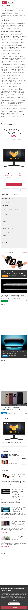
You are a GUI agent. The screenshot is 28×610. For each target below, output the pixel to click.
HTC (17, 61)
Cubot (22, 42)
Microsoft (14, 77)
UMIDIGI (21, 111)
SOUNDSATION (12, 103)
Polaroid (20, 89)
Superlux (3, 107)
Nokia (3, 81)
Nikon (20, 80)
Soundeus (13, 102)
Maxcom (3, 75)
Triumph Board (5, 110)
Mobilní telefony (5, 9)
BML (9, 36)
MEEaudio (14, 75)
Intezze (9, 66)
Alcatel (15, 25)
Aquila (21, 28)
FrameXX (8, 53)
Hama (3, 58)
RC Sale (13, 94)
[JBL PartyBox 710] (4, 463)
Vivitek (9, 114)
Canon (15, 37)
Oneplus (9, 83)
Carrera (14, 39)
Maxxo (9, 75)
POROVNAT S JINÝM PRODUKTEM (14, 184)
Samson (13, 97)
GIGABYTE (4, 56)
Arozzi (7, 29)
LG (16, 70)
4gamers (5, 23)
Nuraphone (18, 81)
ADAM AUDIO (21, 23)
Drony (18, 12)
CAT (22, 39)
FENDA (9, 51)
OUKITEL (13, 84)
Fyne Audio (4, 55)
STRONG (14, 105)
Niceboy (15, 80)
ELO (19, 48)
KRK (6, 69)
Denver (14, 45)
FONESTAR (22, 51)
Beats (16, 33)
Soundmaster (20, 102)
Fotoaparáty (12, 12)
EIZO (11, 48)
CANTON (3, 39)
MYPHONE (22, 78)
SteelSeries (8, 105)
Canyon (9, 39)
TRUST (18, 110)
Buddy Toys (4, 37)
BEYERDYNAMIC (5, 34)
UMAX (16, 111)
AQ (17, 28)
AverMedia (18, 31)
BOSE (14, 36)
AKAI (7, 25)
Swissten (9, 107)
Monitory (17, 13)
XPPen (13, 116)
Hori (10, 61)
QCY (16, 92)
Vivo (13, 114)
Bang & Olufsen (5, 33)
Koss (3, 69)
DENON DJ (21, 44)
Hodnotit (19, 139)
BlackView (18, 34)
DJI (8, 47)
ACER (15, 23)
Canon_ (20, 37)
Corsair (14, 40)
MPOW (8, 78)
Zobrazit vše (24, 252)
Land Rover (18, 69)
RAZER (8, 94)
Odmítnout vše (14, 600)
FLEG (16, 51)
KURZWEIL (12, 69)
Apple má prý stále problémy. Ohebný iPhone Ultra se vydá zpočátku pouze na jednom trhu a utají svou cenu (13, 296)
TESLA (8, 108)
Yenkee (3, 118)
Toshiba (20, 108)
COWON (8, 42)
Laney (23, 69)
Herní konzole (13, 10)
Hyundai (14, 62)
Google (20, 56)
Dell (10, 44)
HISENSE (12, 59)
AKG (11, 25)
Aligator (20, 25)
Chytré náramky (5, 10)
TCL (22, 107)
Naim (2, 80)
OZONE (19, 84)
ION (13, 66)
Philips (20, 88)
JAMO (3, 67)
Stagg (3, 105)
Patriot (10, 86)
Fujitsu (19, 53)
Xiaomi (8, 116)
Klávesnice (16, 16)
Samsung (20, 97)
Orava (9, 84)
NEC (6, 80)
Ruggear (3, 97)
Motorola (20, 77)
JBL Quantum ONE (12, 454)
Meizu (19, 75)
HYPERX (9, 62)
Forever (3, 53)
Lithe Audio (21, 70)
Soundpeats (4, 103)
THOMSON (14, 108)
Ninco (24, 80)
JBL (7, 67)
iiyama (23, 64)
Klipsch (20, 67)
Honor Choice (4, 61)
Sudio (19, 105)
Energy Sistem (5, 50)
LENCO (6, 70)
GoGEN (15, 56)
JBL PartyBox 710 (12, 460)
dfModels (3, 47)
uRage (3, 113)
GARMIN (10, 55)
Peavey (14, 86)
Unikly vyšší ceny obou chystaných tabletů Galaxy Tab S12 (13, 352)
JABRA (17, 66)
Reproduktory (5, 15)
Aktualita (5, 355)
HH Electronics (4, 59)
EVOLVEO (3, 51)
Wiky (17, 114)
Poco (15, 89)
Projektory (4, 13)
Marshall (8, 73)
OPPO (19, 83)
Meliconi (3, 77)
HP (13, 61)
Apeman (8, 28)
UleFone (10, 111)
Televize (10, 13)
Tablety (13, 9)
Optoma (3, 84)
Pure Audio (11, 92)
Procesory (4, 16)
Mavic (19, 73)
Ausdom (12, 31)
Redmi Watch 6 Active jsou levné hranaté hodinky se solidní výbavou (13, 272)
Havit (23, 58)
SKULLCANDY (16, 100)
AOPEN (3, 28)
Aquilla (3, 29)
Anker (15, 26)
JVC (16, 67)
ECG (2, 48)
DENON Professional (6, 45)
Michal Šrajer (13, 275)
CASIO (19, 39)
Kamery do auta (14, 15)
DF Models (19, 45)
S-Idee (3, 100)
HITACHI (17, 59)
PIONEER (3, 89)
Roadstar (12, 96)
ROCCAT (18, 96)
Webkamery (22, 15)
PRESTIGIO (4, 92)
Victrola (18, 113)
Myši (10, 16)
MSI (12, 78)
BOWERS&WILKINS (21, 36)
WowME (22, 114)
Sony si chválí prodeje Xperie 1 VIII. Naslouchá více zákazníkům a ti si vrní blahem (13, 409)
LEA (2, 70)
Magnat (21, 72)
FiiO (13, 51)
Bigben (12, 34)
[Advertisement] (14, 319)
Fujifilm (14, 53)
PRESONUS (21, 91)
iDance (15, 64)
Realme (22, 94)
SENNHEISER (9, 99)
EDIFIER (7, 48)
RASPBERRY (21, 92)
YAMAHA (19, 116)
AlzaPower (4, 26)
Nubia (7, 81)
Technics (3, 108)
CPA (12, 42)
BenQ (21, 33)
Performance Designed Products (9, 88)
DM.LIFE (12, 47)
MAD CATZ (16, 72)
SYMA (14, 107)
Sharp (16, 99)
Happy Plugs (8, 58)
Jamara (22, 66)
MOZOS (3, 78)
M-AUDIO (14, 73)
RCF (17, 94)
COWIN (3, 42)
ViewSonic (4, 114)
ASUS (12, 29)
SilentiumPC (8, 100)
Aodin (23, 26)
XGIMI (3, 116)
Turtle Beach (4, 111)
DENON (15, 44)
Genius (21, 55)
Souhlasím (14, 607)
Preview (5, 275)
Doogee (18, 47)
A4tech (10, 23)
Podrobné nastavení (14, 604)
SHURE (21, 99)
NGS (10, 80)
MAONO (3, 73)
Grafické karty (5, 18)
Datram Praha (4, 44)
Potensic (15, 91)
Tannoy (18, 107)
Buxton (10, 37)
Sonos (3, 102)
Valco (13, 113)
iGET (19, 64)
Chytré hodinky (20, 9)
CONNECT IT (8, 40)
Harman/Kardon (17, 58)
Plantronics (10, 89)
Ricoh (7, 96)
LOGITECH (4, 72)
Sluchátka (4, 12)
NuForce (12, 81)
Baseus (12, 33)
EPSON (16, 50)
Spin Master (19, 103)
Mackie (10, 72)
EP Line (11, 50)
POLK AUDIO (4, 91)
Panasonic (4, 86)
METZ (9, 77)
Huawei (21, 61)
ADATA (3, 25)
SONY (8, 102)
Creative (17, 42)
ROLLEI (23, 96)
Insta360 (3, 66)
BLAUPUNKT (4, 36)
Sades (8, 97)
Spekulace (4, 300)
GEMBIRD (16, 55)
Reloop (3, 96)
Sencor (3, 99)
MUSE (16, 78)
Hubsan (3, 62)
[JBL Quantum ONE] (4, 457)
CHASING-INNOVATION (6, 64)
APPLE (13, 28)
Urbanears (8, 113)
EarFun (23, 47)
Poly (10, 91)
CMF (2, 40)
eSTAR (21, 50)
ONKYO (14, 83)
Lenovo (11, 70)
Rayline (3, 94)
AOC (19, 26)
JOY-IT (12, 67)
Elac (15, 48)
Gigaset (10, 56)
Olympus (3, 83)
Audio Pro (17, 29)
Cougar (20, 40)
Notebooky (21, 10)
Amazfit (9, 26)
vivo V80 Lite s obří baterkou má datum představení (17, 537)
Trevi (24, 108)
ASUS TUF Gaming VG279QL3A (11, 442)
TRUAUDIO (12, 110)
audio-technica (5, 31)
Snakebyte (23, 100)
